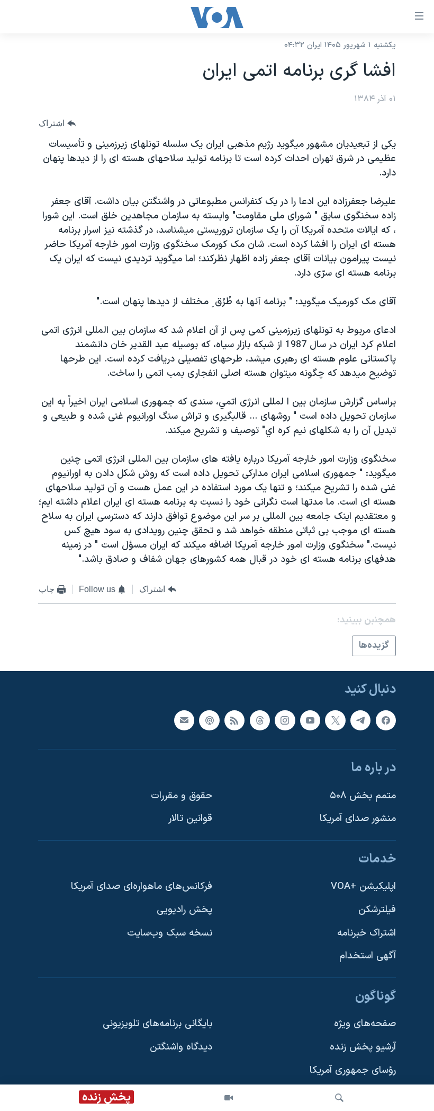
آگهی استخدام (367, 956)
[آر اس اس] (234, 720)
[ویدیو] (229, 1097)
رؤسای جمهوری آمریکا (353, 1070)
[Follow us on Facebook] (386, 720)
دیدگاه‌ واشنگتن (181, 1047)
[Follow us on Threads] (260, 720)
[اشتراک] (184, 720)
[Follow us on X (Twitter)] (335, 720)
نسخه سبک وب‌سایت (169, 933)
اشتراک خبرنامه (366, 933)
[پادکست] (209, 720)
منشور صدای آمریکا (358, 819)
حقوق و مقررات (181, 796)
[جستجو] (339, 1097)
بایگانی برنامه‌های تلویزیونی (157, 1024)
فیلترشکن (377, 910)
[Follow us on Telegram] (360, 720)
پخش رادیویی (184, 910)
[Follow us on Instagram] (285, 720)
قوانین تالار (190, 819)
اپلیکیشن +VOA (363, 887)
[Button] (57, 124)
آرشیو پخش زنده (363, 1047)
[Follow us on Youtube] (310, 720)
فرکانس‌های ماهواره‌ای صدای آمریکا (141, 887)
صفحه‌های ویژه (365, 1024)
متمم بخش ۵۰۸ (363, 796)
